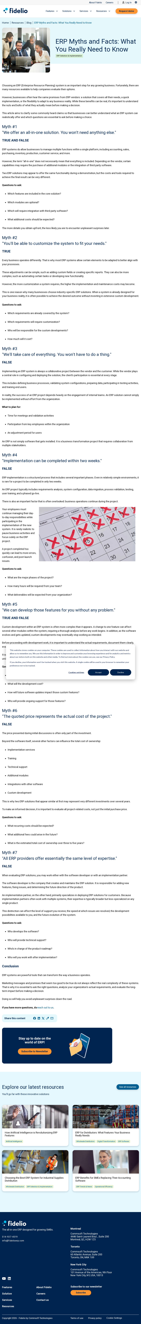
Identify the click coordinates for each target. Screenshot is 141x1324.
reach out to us (45, 1007)
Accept (98, 672)
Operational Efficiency (103, 1187)
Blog (29, 22)
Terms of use (76, 1318)
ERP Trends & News (84, 1187)
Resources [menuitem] (8, 1306)
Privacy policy (95, 1318)
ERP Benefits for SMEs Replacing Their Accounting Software (103, 1179)
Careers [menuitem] (40, 1293)
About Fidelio (95, 2)
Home (5, 22)
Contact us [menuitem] (42, 1299)
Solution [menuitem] (7, 1293)
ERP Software (123, 1141)
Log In (128, 2)
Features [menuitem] (7, 1287)
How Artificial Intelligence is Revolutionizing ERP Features (31, 1134)
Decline (120, 672)
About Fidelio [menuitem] (44, 1287)
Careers (109, 2)
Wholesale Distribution (85, 1141)
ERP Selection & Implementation (69, 56)
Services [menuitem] (7, 1299)
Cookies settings (76, 672)
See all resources (127, 1087)
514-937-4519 (10, 1236)
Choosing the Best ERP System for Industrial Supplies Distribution (34, 1179)
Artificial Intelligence (14, 1141)
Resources (18, 22)
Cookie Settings (114, 1318)
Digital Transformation (106, 1141)
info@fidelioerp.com (13, 1240)
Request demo (126, 11)
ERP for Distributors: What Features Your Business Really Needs (102, 1134)
